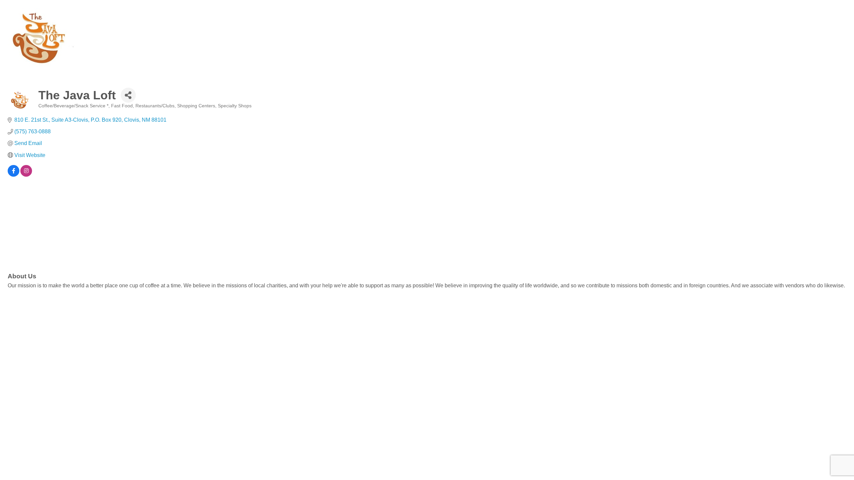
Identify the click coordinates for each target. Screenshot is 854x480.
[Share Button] (128, 95)
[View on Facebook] (13, 175)
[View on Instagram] (26, 175)
